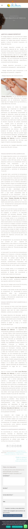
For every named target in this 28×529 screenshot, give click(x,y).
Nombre (5, 488)
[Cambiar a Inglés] (15, 1)
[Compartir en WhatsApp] (7, 446)
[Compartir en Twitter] (12, 446)
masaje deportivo (14, 16)
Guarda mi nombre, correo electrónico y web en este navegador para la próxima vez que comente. (14, 510)
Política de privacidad (17, 526)
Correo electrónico (8, 495)
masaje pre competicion (10, 454)
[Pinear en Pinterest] (18, 446)
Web (4, 501)
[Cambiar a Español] (12, 1)
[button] (2, 5)
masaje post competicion (21, 452)
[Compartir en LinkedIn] (20, 446)
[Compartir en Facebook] (10, 446)
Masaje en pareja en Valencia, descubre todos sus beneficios (21, 459)
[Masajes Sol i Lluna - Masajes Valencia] (14, 5)
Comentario (6, 475)
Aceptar (8, 526)
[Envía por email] (15, 446)
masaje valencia (19, 454)
